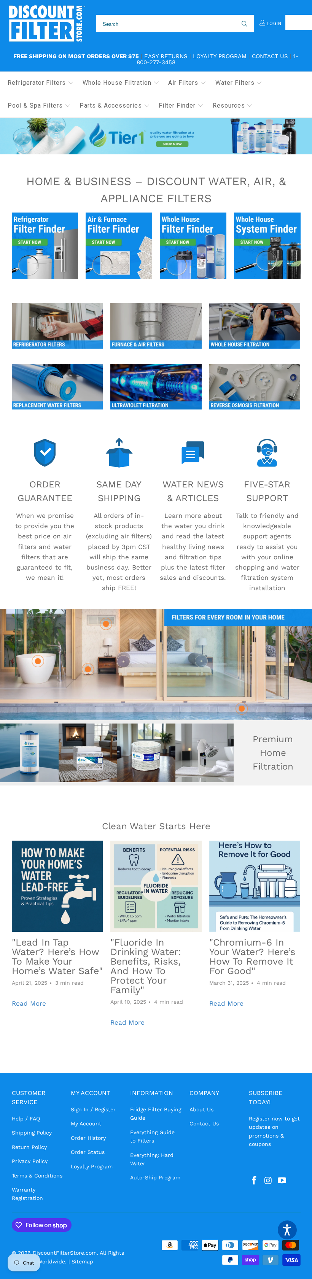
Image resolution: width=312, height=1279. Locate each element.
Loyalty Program (220, 56)
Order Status (88, 1152)
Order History (88, 1138)
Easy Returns (166, 56)
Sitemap (82, 1261)
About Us (201, 1109)
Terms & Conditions (37, 1176)
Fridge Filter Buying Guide (155, 1113)
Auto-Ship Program (155, 1177)
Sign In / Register (93, 1109)
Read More (29, 1003)
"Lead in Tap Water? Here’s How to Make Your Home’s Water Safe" (57, 956)
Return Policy (29, 1147)
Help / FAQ (26, 1119)
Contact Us (270, 56)
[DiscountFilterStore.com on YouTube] (282, 1181)
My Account (86, 1123)
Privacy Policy (30, 1161)
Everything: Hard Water (152, 1159)
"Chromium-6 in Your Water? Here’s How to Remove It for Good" (252, 956)
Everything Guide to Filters (152, 1136)
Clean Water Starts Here (156, 826)
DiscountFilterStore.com (65, 1253)
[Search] (243, 23)
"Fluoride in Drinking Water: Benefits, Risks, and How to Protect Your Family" (145, 966)
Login (273, 23)
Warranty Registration (27, 1194)
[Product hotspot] (241, 708)
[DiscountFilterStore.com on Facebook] (254, 1181)
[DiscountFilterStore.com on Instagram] (268, 1181)
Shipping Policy (32, 1133)
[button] (41, 83)
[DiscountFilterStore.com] (47, 24)
